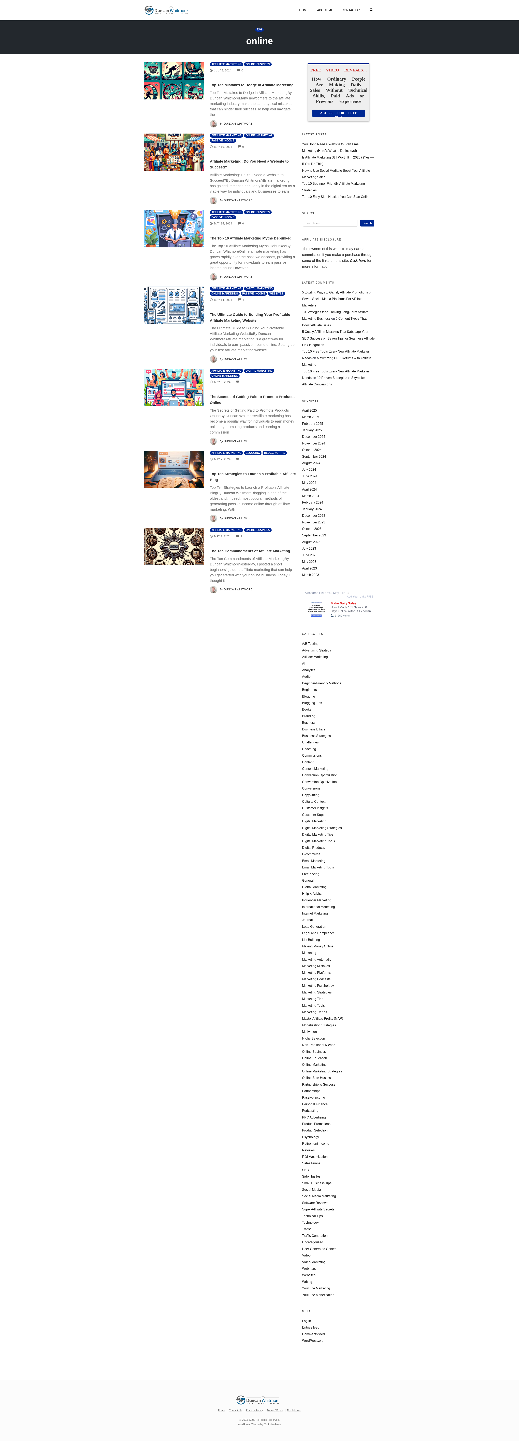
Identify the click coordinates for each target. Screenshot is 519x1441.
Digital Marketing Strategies (322, 828)
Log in (306, 1321)
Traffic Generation (315, 1235)
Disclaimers (294, 1410)
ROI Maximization (315, 1156)
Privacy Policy (254, 1410)
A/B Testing (310, 643)
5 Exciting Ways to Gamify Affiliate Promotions (335, 292)
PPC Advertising (314, 1117)
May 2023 (309, 561)
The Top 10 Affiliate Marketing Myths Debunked (251, 238)
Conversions (311, 788)
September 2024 (314, 456)
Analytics (308, 670)
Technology (310, 1222)
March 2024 (310, 496)
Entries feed (310, 1327)
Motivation (309, 1031)
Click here (358, 261)
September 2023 (314, 535)
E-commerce (311, 854)
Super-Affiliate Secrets (318, 1209)
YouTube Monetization (318, 1295)
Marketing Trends (314, 1012)
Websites (276, 293)
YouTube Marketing (316, 1288)
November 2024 (313, 443)
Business (308, 722)
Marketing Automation (317, 959)
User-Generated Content (319, 1249)
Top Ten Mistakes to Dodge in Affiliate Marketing (252, 85)
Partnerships (311, 1091)
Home (304, 10)
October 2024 (312, 450)
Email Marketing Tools (318, 867)
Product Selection (315, 1130)
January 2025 (312, 430)
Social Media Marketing (319, 1196)
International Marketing (318, 907)
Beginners (309, 689)
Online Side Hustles (316, 1078)
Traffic (306, 1229)
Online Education (314, 1058)
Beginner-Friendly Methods (321, 683)
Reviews (308, 1150)
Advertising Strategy (316, 650)
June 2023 (309, 555)
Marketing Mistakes (316, 966)
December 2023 (313, 515)
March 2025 (310, 417)
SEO (305, 1170)
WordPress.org (313, 1340)
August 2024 (311, 463)
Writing (307, 1282)
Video (306, 1255)
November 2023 (313, 522)
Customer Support (315, 814)
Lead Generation (314, 926)
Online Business (258, 64)
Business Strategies (316, 736)
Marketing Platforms (316, 972)
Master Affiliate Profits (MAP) (322, 1018)
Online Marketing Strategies (322, 1071)
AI (303, 663)
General (308, 880)
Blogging (253, 453)
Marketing (309, 953)
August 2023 (311, 542)
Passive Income (222, 140)
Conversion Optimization (320, 775)
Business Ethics (313, 729)
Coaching (309, 749)
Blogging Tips (274, 453)
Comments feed (313, 1334)
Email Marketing (313, 861)
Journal (307, 920)
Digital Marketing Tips (317, 834)
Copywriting (310, 795)
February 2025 (312, 423)
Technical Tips (312, 1216)
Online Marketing (259, 135)
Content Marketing (315, 768)
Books (306, 709)
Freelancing (310, 874)
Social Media (311, 1189)
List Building (311, 940)
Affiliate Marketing (226, 64)
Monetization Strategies (319, 1025)
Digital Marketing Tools (318, 841)
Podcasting (310, 1110)
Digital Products (313, 847)
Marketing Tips (312, 999)
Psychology (310, 1137)
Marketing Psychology (318, 985)
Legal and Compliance (318, 933)
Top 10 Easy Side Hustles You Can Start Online (336, 196)
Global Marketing (314, 887)
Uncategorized (312, 1242)
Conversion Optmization (319, 782)
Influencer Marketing (316, 900)
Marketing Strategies (317, 992)
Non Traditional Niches (318, 1045)
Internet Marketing (315, 913)
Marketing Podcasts (316, 979)
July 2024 (309, 469)
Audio (306, 676)
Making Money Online (317, 946)
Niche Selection (313, 1038)
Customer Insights (315, 808)
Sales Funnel (311, 1163)
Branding (308, 716)
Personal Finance (315, 1104)
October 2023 (312, 529)
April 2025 (309, 410)
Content (307, 762)
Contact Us (351, 10)
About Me (325, 10)
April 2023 (309, 568)
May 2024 (309, 482)
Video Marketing (314, 1262)
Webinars (309, 1268)
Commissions (312, 755)
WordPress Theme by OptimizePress (259, 1424)
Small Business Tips (316, 1183)
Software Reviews (315, 1203)
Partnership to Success (318, 1084)
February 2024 (312, 502)
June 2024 (309, 476)
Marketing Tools (313, 1005)
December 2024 (313, 436)
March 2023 (310, 575)
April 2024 (309, 489)
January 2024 (312, 509)
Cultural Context (313, 801)
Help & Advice (312, 893)
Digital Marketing (259, 288)
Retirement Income (315, 1143)
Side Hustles (311, 1176)
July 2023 (309, 548)
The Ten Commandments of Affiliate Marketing (250, 551)
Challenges (310, 742)
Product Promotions (316, 1124)
